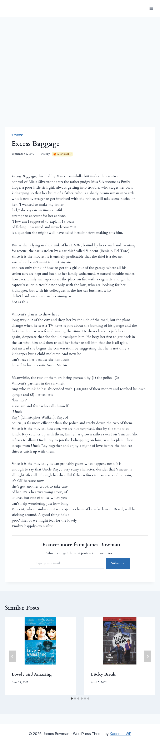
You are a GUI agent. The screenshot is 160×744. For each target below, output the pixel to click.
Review (17, 135)
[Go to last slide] (12, 656)
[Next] (147, 656)
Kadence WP (120, 734)
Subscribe (118, 563)
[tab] (72, 698)
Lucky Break (103, 674)
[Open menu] (151, 8)
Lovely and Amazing (32, 674)
